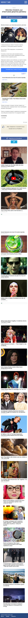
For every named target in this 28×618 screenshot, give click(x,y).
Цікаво (7, 616)
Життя (2, 616)
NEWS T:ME (5, 2)
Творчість (13, 616)
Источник (25, 122)
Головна (14, 7)
